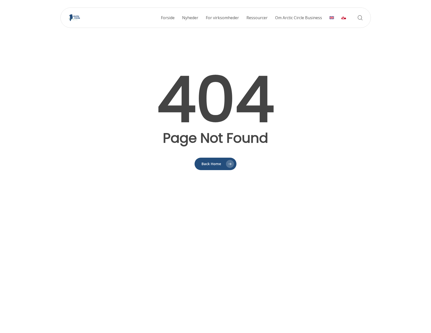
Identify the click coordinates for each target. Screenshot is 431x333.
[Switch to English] (331, 18)
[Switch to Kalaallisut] (343, 18)
